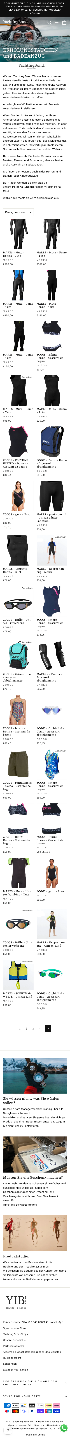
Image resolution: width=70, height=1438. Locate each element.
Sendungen (10, 1363)
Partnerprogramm (13, 1346)
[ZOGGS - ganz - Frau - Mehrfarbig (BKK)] (9, 527)
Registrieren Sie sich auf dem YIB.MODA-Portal (30, 1383)
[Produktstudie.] (35, 1233)
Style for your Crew (14, 1328)
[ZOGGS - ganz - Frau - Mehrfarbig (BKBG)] (5, 527)
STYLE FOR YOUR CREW (22, 1396)
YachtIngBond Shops (15, 1334)
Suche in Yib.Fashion (15, 1370)
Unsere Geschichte (14, 1340)
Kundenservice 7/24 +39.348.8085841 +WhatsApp (33, 1322)
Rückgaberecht (12, 1358)
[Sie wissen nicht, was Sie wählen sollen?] (35, 1076)
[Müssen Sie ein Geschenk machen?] (35, 1154)
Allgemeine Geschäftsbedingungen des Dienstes (32, 1352)
